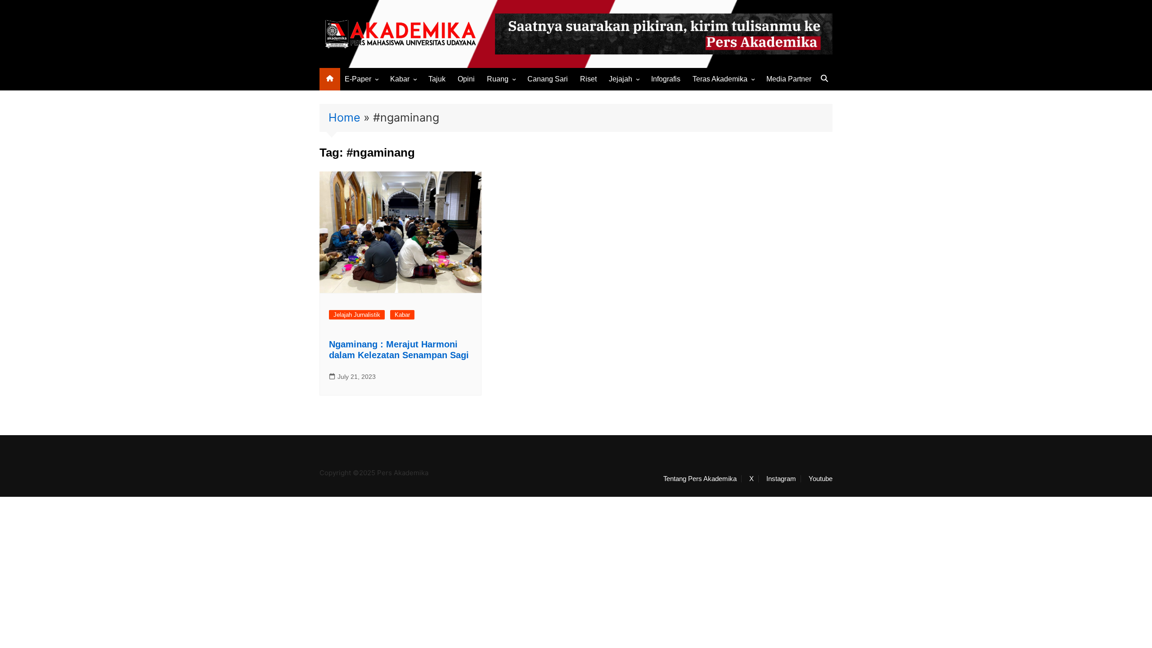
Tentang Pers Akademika (700, 478)
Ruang (497, 79)
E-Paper (358, 79)
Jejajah (620, 79)
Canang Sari (547, 79)
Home (344, 117)
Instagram (781, 478)
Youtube (820, 478)
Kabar (400, 79)
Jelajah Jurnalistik (356, 314)
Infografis (665, 79)
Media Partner (788, 79)
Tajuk (437, 79)
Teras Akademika (720, 79)
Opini (466, 79)
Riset (588, 79)
